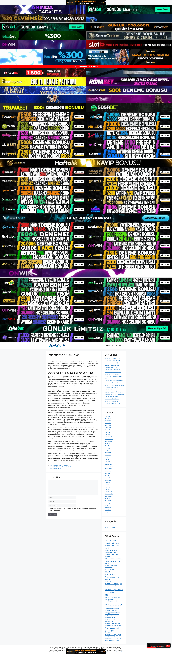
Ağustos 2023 (108, 464)
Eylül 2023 (107, 462)
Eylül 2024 (107, 434)
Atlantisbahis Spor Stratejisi (112, 403)
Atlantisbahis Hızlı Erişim (111, 396)
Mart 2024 (108, 448)
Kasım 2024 (108, 430)
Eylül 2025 (107, 416)
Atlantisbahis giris (112, 574)
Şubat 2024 (108, 450)
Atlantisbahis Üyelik (109, 632)
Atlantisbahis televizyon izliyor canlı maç (59, 465)
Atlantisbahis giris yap (113, 584)
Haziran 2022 (108, 496)
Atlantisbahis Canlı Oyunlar (112, 365)
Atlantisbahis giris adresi (112, 578)
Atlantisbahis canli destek (114, 559)
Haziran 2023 (108, 468)
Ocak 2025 (108, 425)
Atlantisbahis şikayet (113, 635)
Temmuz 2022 (109, 494)
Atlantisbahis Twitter (112, 623)
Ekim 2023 (108, 459)
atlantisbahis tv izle (109, 621)
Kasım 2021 (108, 512)
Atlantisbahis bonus (111, 550)
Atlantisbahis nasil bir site (114, 605)
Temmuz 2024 (109, 439)
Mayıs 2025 (108, 420)
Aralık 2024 (108, 427)
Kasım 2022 (108, 484)
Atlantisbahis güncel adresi (114, 590)
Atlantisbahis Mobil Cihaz (111, 387)
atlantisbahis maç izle (109, 602)
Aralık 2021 (108, 510)
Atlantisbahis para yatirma (112, 606)
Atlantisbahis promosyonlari (112, 612)
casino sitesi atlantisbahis (116, 638)
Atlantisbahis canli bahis (110, 552)
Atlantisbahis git (108, 587)
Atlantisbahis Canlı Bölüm (112, 399)
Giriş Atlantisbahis (108, 640)
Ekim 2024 (108, 432)
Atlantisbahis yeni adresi (113, 626)
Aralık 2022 (108, 482)
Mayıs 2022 (108, 498)
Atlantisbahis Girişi (111, 586)
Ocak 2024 (108, 452)
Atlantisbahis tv (110, 618)
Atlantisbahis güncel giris (113, 593)
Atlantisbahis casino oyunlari (111, 565)
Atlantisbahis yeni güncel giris (112, 629)
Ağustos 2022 (108, 491)
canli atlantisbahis (108, 638)
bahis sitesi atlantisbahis (111, 637)
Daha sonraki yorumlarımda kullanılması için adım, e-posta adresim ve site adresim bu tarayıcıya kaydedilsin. (73, 509)
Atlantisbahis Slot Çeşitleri (112, 383)
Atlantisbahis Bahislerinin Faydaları (114, 385)
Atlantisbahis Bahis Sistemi (112, 374)
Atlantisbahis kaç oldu (111, 601)
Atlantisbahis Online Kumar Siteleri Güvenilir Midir (61, 466)
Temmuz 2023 (109, 466)
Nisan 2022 (108, 500)
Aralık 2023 (108, 455)
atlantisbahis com (108, 567)
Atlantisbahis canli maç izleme (112, 562)
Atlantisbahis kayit (109, 599)
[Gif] (86, 163)
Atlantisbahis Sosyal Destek (112, 358)
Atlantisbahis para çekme (112, 608)
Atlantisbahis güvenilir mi (113, 597)
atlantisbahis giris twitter (109, 581)
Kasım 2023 (108, 457)
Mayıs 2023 (108, 471)
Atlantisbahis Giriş (109, 345)
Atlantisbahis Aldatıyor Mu (56, 468)
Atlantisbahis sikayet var (110, 615)
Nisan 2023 (108, 473)
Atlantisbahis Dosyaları (111, 389)
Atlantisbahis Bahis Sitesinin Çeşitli (114, 394)
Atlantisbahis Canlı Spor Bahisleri (114, 380)
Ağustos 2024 (108, 436)
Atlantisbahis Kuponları (111, 367)
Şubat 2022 (108, 505)
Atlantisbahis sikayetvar (112, 614)
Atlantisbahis (119, 345)
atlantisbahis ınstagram (119, 632)
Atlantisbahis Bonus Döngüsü (113, 372)
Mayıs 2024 (108, 443)
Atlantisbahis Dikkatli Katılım (112, 360)
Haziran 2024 (108, 441)
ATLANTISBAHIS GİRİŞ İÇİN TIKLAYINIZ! (86, 66)
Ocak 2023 (108, 480)
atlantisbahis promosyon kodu (111, 610)
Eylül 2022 (107, 489)
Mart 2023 (108, 475)
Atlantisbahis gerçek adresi (113, 570)
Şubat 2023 (108, 478)
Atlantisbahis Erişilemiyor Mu (112, 369)
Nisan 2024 (108, 446)
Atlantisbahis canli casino (111, 555)
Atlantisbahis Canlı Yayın (111, 401)
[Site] (43, 116)
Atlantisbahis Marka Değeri (112, 363)
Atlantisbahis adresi (112, 543)
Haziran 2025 (108, 418)
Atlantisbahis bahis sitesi (112, 547)
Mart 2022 (107, 503)
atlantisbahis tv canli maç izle (110, 619)
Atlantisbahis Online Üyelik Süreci (114, 392)
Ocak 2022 (108, 507)
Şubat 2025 (108, 423)
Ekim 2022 (107, 487)
